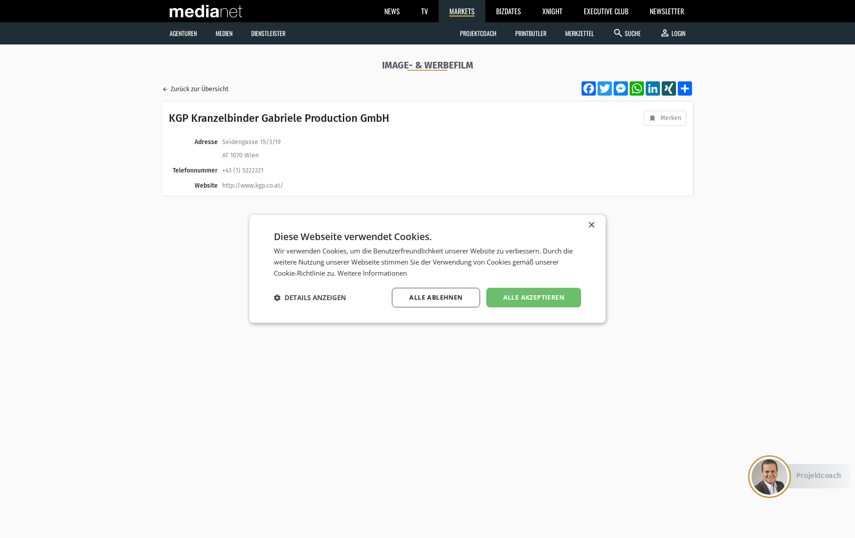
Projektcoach (478, 33)
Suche (627, 33)
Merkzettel (579, 33)
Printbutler (530, 33)
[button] (310, 297)
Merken (670, 118)
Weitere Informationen (372, 273)
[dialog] (427, 269)
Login (672, 33)
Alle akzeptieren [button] (533, 297)
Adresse (206, 142)
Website (206, 185)
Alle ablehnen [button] (435, 297)
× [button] (591, 225)
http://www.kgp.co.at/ (252, 185)
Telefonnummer (195, 170)
